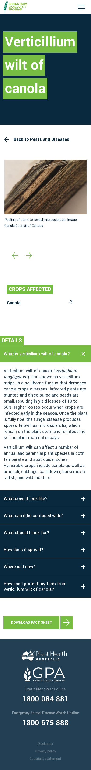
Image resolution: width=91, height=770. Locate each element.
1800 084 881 (45, 699)
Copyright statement (45, 758)
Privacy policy (45, 751)
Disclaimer (45, 743)
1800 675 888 (45, 723)
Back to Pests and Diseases (41, 139)
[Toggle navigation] (81, 7)
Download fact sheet (31, 622)
